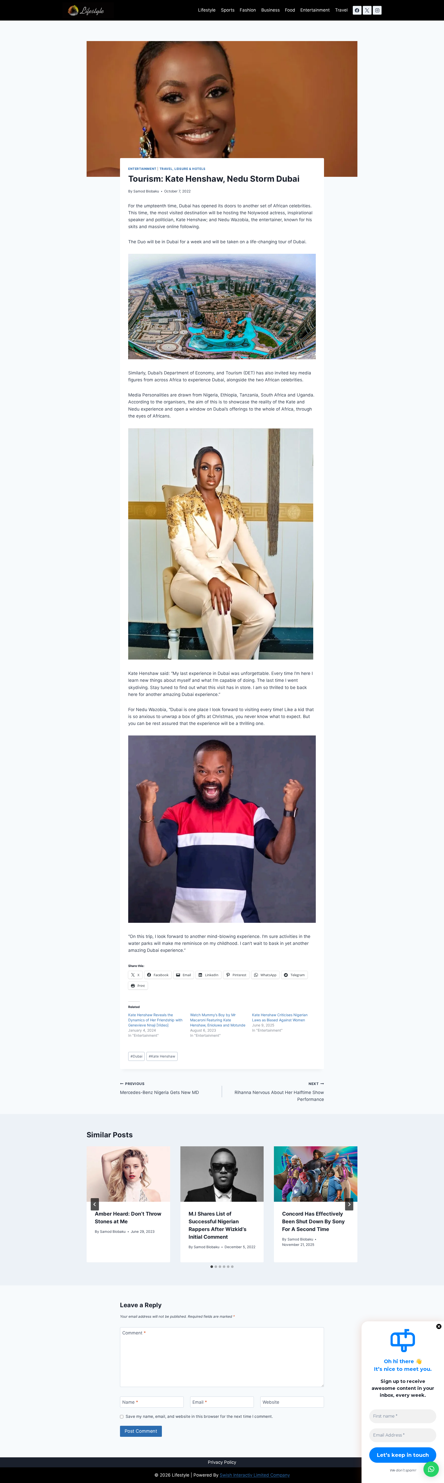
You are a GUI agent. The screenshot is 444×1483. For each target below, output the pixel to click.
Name (130, 1402)
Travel (341, 10)
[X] (367, 10)
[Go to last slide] (95, 1204)
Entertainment (315, 10)
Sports (228, 10)
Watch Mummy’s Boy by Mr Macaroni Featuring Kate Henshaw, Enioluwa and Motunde (217, 1020)
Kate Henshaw (162, 1056)
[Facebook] (357, 10)
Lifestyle (207, 10)
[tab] (211, 1266)
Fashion (248, 10)
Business (270, 10)
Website (271, 1402)
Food (290, 10)
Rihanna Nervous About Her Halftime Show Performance (279, 1092)
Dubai (136, 1056)
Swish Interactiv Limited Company (255, 1475)
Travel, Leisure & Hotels (183, 169)
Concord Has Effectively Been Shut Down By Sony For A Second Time (313, 1221)
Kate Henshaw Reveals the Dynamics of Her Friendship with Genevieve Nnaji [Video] (155, 1020)
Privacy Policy (222, 1462)
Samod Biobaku (146, 191)
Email (199, 1402)
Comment (134, 1332)
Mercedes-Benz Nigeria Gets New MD (159, 1088)
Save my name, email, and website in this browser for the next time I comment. (199, 1416)
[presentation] (128, 1174)
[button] (431, 1469)
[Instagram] (377, 10)
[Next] (349, 1204)
